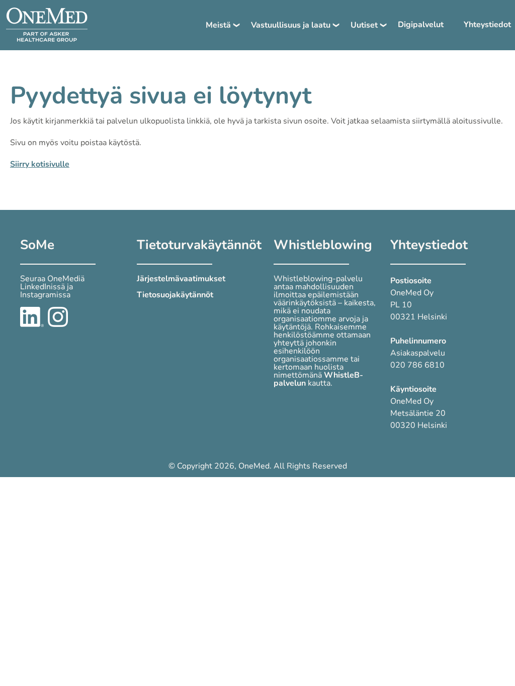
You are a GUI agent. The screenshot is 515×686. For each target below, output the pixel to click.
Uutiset (364, 25)
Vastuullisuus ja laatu (290, 25)
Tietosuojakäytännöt (175, 294)
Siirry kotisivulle (39, 164)
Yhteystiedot (487, 24)
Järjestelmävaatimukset (181, 278)
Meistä (218, 25)
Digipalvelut (421, 24)
